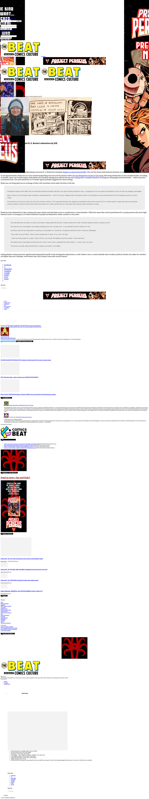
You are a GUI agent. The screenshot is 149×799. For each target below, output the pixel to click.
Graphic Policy (4, 611)
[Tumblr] (41, 156)
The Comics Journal (6, 623)
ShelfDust (3, 619)
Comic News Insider (6, 630)
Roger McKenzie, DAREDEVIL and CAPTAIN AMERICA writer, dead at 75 (21, 591)
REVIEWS (6, 90)
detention (6, 304)
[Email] (34, 156)
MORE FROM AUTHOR (24, 341)
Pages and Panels (5, 615)
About (5, 681)
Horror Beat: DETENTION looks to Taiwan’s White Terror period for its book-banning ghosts (28, 394)
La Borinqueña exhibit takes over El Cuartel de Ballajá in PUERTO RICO (23, 326)
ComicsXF (3, 607)
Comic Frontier (7, 606)
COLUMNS (6, 91)
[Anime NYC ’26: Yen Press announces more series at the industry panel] (16, 556)
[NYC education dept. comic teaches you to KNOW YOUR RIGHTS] (10, 374)
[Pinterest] (16, 156)
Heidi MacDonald (5, 150)
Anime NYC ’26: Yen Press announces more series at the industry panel (22, 558)
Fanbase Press (4, 608)
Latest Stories (10, 439)
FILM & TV (6, 85)
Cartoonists (11, 96)
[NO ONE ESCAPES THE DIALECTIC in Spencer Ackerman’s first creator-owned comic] (10, 357)
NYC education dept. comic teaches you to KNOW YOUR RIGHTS (19, 377)
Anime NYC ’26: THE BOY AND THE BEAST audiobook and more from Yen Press (24, 569)
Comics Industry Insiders (7, 626)
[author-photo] (5, 335)
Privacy (2, 32)
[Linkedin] (22, 156)
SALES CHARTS (8, 89)
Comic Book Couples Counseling (9, 629)
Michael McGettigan (13, 405)
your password (20, 27)
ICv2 (2, 614)
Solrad (2, 621)
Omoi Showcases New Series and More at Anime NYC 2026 (18, 445)
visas (5, 309)
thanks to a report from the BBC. (75, 172)
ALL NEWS (6, 92)
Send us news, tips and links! (15, 477)
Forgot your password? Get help (8, 30)
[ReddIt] (28, 156)
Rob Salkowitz (4, 617)
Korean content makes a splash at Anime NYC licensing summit (20, 447)
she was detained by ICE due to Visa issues (88, 176)
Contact (6, 682)
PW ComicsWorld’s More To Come (9, 628)
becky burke (7, 302)
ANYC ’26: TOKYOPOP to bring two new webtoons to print (18, 446)
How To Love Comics (6, 612)
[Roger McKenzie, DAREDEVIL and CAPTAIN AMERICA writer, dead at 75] (4, 588)
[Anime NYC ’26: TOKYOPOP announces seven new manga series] (4, 577)
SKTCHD (3, 620)
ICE (5, 305)
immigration (7, 306)
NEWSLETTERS (8, 94)
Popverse (3, 616)
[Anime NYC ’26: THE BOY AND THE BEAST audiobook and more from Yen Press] (4, 566)
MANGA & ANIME (8, 86)
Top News (6, 140)
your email (19, 36)
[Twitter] (10, 156)
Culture (6, 96)
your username (20, 25)
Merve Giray (4, 561)
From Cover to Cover (6, 610)
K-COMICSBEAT (8, 87)
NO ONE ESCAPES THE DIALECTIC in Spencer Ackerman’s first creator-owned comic (26, 360)
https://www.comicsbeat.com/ (8, 338)
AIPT (2, 602)
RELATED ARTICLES (8, 341)
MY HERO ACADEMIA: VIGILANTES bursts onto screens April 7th (24, 325)
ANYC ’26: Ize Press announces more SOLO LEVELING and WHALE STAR (22, 444)
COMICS (6, 83)
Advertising (7, 684)
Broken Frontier (5, 603)
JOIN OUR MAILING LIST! (10, 18)
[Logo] (21, 81)
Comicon (3, 605)
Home (2, 96)
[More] (47, 156)
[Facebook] (3, 156)
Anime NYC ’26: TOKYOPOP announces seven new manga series (19, 580)
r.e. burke (6, 307)
